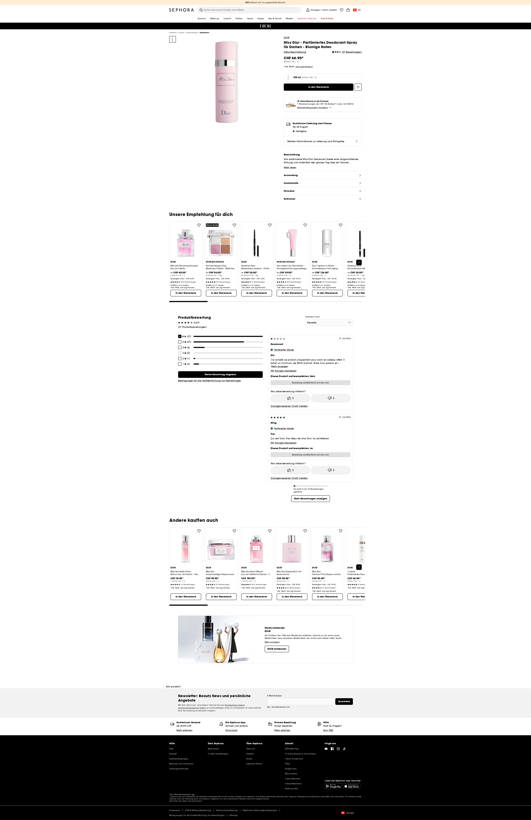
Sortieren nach (312, 317)
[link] (220, 374)
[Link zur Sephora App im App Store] (351, 786)
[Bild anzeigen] (172, 39)
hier (193, 794)
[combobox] (329, 322)
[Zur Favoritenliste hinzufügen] (199, 225)
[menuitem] (321, 10)
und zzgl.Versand (304, 66)
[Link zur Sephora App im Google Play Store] (333, 786)
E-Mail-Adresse (274, 695)
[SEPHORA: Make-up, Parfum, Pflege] (181, 10)
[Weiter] (359, 262)
